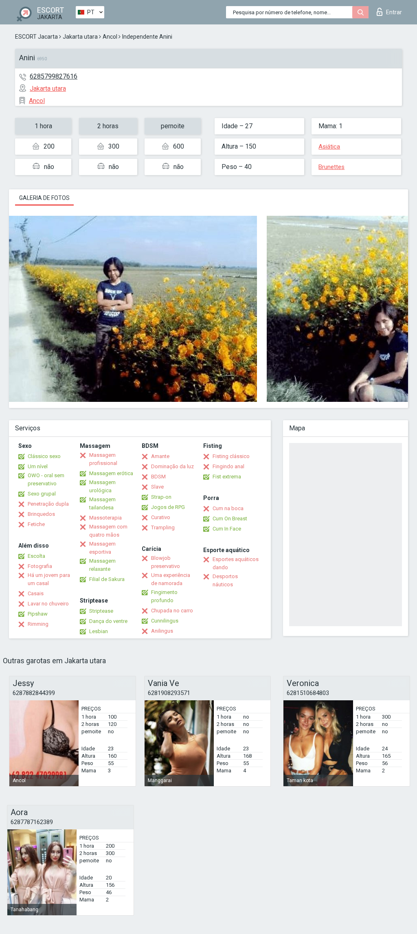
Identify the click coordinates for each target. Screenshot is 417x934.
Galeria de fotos (44, 198)
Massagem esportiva (102, 548)
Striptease (101, 611)
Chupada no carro (172, 610)
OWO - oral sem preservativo (46, 479)
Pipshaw (38, 614)
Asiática (329, 146)
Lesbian (98, 631)
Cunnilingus (164, 621)
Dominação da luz (172, 466)
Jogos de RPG (168, 507)
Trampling (163, 527)
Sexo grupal (42, 494)
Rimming (38, 624)
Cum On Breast (230, 518)
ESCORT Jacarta (36, 36)
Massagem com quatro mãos (108, 531)
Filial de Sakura (107, 579)
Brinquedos (41, 514)
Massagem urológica (102, 486)
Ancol (110, 36)
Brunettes (331, 167)
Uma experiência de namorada (170, 579)
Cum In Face (227, 529)
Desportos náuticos (225, 580)
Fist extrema (227, 477)
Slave (157, 487)
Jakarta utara (80, 36)
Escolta (36, 556)
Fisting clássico (231, 456)
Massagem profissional (103, 459)
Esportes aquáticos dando (236, 563)
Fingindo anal (228, 466)
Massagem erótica (111, 473)
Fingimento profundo (164, 596)
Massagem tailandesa (102, 503)
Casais (36, 593)
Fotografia (40, 566)
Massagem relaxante (102, 565)
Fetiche (36, 524)
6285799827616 (53, 76)
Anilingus (162, 631)
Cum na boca (228, 508)
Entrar (394, 12)
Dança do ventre (108, 621)
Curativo (160, 517)
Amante (160, 456)
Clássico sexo (44, 456)
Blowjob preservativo (165, 562)
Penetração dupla (48, 504)
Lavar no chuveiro (48, 604)
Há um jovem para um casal (49, 579)
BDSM (158, 477)
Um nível (38, 466)
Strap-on (161, 497)
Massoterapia (105, 518)
